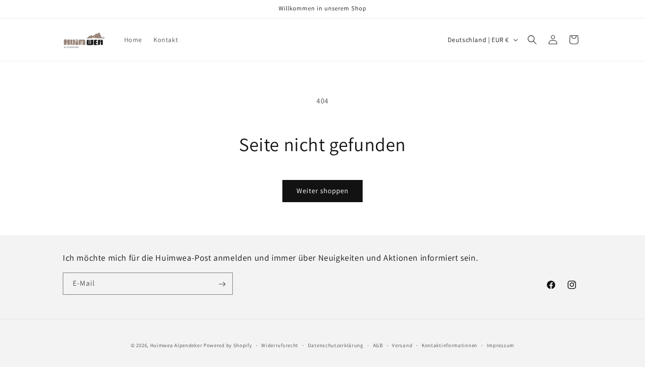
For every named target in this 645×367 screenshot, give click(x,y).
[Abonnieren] (222, 284)
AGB (378, 344)
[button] (532, 39)
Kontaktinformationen (449, 344)
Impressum (500, 344)
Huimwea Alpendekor (176, 345)
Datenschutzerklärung (336, 344)
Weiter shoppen (322, 190)
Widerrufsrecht (279, 344)
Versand (402, 344)
